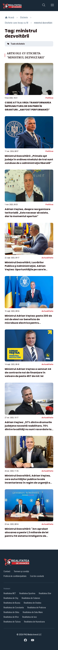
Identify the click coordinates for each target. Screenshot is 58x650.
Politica (49, 98)
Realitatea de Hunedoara (34, 622)
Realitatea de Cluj (11, 598)
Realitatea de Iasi (29, 617)
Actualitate (47, 257)
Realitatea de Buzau (12, 603)
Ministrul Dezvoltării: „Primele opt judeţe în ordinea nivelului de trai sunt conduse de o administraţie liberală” (29, 159)
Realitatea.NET (10, 593)
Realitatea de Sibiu (11, 612)
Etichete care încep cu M (16, 22)
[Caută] (44, 5)
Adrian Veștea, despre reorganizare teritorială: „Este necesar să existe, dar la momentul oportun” (27, 212)
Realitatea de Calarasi (31, 598)
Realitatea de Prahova (36, 607)
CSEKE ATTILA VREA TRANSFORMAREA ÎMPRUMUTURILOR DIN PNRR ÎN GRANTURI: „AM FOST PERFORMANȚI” (28, 106)
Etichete (24, 17)
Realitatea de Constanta (14, 607)
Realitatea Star (45, 593)
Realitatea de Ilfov (11, 617)
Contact (7, 571)
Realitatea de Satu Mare (33, 612)
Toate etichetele (18, 44)
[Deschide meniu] (52, 5)
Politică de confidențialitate (15, 576)
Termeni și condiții (21, 571)
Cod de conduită (37, 576)
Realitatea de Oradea (32, 603)
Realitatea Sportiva (27, 593)
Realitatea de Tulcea (12, 622)
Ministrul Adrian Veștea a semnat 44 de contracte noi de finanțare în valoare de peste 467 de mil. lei (28, 372)
